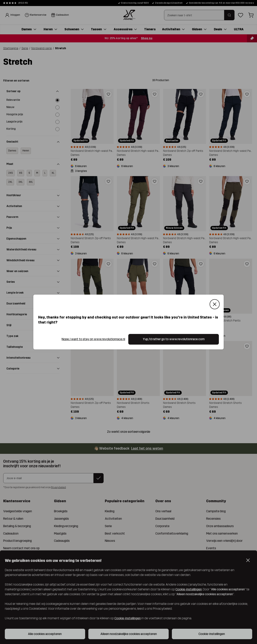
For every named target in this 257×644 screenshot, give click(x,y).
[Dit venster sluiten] (214, 304)
